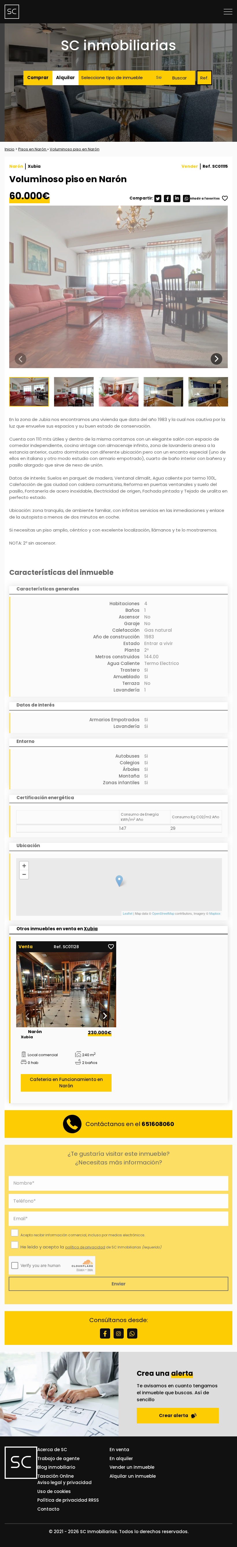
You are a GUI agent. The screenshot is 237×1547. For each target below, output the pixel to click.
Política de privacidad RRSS (68, 1500)
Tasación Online (55, 1476)
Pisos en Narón (32, 149)
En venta (119, 1450)
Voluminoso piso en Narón (74, 149)
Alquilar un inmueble (133, 1476)
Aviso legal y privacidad (64, 1482)
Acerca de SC (52, 1450)
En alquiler (121, 1458)
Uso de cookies (54, 1491)
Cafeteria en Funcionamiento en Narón (66, 1082)
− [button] (24, 874)
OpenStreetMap (163, 913)
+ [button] (24, 865)
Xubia (91, 929)
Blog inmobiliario (56, 1467)
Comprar (38, 77)
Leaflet (127, 913)
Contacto (48, 1509)
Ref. (204, 78)
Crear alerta (173, 1415)
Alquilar (65, 77)
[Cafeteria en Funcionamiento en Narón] (66, 989)
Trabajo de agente (58, 1458)
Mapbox (215, 913)
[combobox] (157, 77)
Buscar (179, 78)
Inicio (9, 149)
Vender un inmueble (132, 1467)
